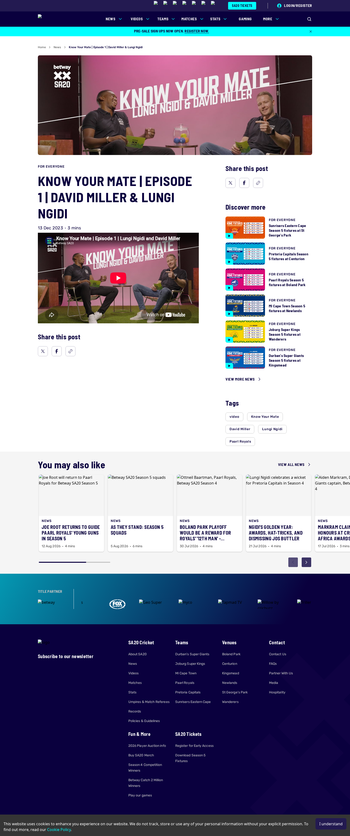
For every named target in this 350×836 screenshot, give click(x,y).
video (234, 417)
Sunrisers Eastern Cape (193, 702)
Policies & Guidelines (144, 721)
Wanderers (230, 702)
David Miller (240, 429)
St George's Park (235, 692)
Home (42, 47)
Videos (133, 673)
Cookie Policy (59, 829)
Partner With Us (281, 673)
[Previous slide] (293, 562)
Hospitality (277, 692)
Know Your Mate (265, 417)
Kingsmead (230, 673)
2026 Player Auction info (147, 746)
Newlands (229, 683)
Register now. (197, 31)
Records (134, 711)
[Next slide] (306, 562)
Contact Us (277, 654)
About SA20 (137, 654)
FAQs (273, 664)
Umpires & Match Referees (149, 702)
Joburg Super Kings (190, 664)
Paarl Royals (240, 441)
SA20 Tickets (242, 6)
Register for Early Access (194, 746)
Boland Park (231, 654)
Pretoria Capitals (187, 692)
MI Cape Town (185, 673)
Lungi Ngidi (272, 429)
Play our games (140, 795)
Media (273, 683)
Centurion (229, 664)
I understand (331, 823)
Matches (135, 683)
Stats (132, 692)
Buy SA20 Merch (141, 755)
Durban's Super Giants (192, 654)
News (57, 47)
